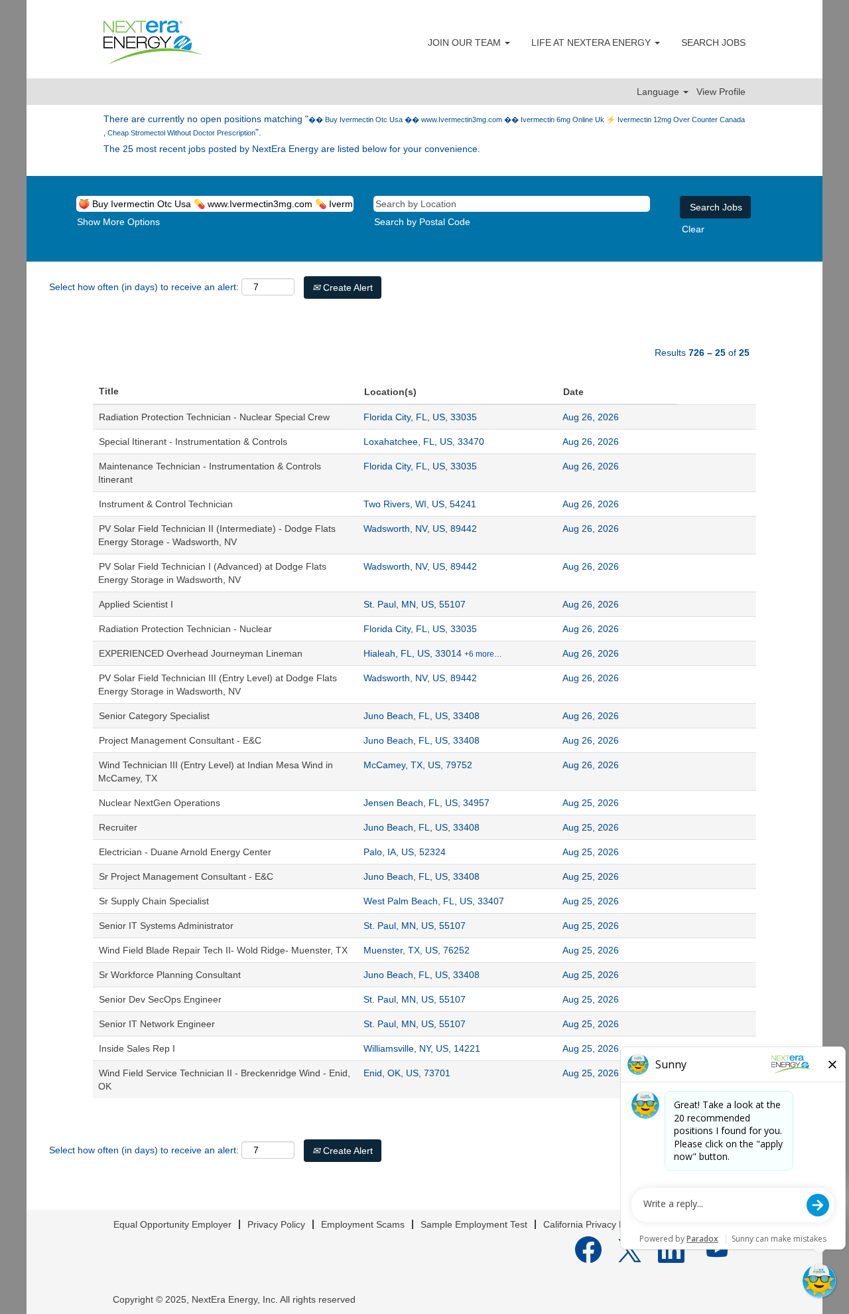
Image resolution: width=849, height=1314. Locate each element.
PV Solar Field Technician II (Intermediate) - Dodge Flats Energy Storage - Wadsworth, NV (217, 535)
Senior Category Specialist (154, 715)
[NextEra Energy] (153, 42)
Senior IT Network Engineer (157, 1024)
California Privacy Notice (594, 1224)
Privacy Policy (276, 1224)
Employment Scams (363, 1224)
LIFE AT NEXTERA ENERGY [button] (592, 42)
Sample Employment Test (474, 1224)
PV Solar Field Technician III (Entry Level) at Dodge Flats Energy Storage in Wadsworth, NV (217, 685)
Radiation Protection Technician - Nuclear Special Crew (214, 417)
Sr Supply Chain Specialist (154, 901)
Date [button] (573, 391)
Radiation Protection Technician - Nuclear (185, 628)
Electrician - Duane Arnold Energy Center (185, 852)
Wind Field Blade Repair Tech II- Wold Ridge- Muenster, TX (223, 950)
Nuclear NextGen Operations (159, 802)
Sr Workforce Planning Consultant (170, 974)
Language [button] (659, 91)
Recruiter (118, 827)
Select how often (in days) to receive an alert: (144, 287)
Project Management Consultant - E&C (180, 740)
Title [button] (109, 391)
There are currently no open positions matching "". (424, 125)
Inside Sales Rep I (137, 1048)
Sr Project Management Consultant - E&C (186, 876)
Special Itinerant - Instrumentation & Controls (193, 441)
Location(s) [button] (390, 391)
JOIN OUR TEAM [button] (465, 42)
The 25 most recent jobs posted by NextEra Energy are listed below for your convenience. (291, 148)
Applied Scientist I (136, 604)
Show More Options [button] (118, 221)
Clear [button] (693, 229)
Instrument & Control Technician (166, 504)
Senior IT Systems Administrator (166, 925)
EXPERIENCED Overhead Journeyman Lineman (200, 653)
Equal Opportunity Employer (172, 1224)
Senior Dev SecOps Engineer (160, 999)
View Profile (721, 91)
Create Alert (346, 287)
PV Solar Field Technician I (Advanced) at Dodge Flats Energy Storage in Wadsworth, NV (212, 573)
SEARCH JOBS (713, 42)
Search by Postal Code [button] (422, 221)
